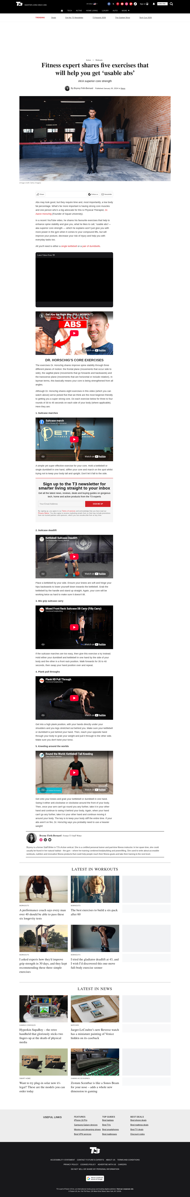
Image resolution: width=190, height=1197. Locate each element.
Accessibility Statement (62, 1160)
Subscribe (162, 4)
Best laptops (108, 1120)
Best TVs (106, 1125)
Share (42, 194)
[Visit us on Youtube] (122, 3)
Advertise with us (107, 1164)
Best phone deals (138, 1120)
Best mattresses (109, 1134)
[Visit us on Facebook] (109, 3)
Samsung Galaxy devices (85, 1125)
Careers (122, 1164)
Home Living (92, 10)
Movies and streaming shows (87, 1129)
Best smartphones (110, 1129)
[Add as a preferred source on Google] (95, 1178)
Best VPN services (82, 1134)
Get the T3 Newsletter (74, 18)
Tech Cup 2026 (145, 18)
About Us (110, 1160)
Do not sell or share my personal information (95, 1169)
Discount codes (137, 1134)
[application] (74, 280)
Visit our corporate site (125, 1189)
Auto (115, 10)
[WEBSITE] (46, 839)
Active (79, 10)
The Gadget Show (122, 18)
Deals (53, 18)
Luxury (105, 10)
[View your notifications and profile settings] (153, 3)
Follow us (94, 194)
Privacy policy (71, 1164)
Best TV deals (136, 1129)
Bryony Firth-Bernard (83, 88)
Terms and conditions (128, 1160)
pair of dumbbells (91, 246)
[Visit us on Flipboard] (130, 3)
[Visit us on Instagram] (126, 3)
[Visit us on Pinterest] (117, 3)
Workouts (99, 60)
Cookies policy (88, 1164)
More (124, 10)
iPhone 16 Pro (80, 1120)
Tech (69, 10)
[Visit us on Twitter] (113, 3)
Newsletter (108, 194)
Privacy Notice (43, 513)
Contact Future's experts (90, 1160)
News (123, 88)
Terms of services (69, 511)
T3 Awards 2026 (99, 18)
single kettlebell (69, 246)
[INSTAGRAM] (41, 839)
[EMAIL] (50, 839)
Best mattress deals (139, 1125)
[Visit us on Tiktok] (135, 3)
